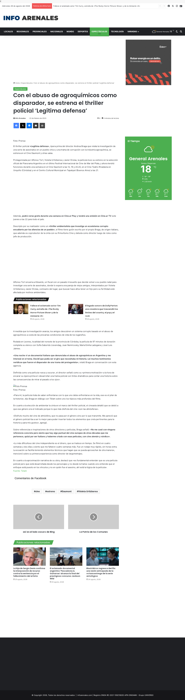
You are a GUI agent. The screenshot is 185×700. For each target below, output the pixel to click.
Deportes (83, 31)
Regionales (23, 31)
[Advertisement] (123, 18)
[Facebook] (16, 125)
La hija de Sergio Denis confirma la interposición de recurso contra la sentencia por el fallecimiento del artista (29, 572)
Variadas (132, 31)
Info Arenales (20, 118)
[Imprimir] (42, 125)
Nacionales (56, 31)
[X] (22, 125)
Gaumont (67, 491)
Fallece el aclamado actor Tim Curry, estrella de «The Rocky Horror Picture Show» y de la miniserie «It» (96, 6)
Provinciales (40, 31)
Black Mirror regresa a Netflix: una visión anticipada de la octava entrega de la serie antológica (101, 572)
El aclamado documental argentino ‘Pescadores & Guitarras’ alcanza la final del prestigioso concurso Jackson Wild (65, 573)
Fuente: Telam (20, 471)
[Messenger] (29, 125)
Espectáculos (99, 31)
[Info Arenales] (31, 18)
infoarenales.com (84, 695)
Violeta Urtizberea (88, 491)
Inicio (17, 83)
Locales (8, 31)
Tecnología (117, 31)
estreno (51, 491)
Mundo (70, 31)
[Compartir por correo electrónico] (35, 125)
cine (37, 491)
